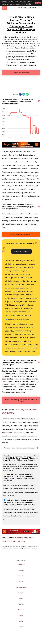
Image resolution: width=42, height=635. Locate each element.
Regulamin (21, 593)
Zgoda (38, 3)
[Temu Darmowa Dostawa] (21, 531)
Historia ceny (21, 564)
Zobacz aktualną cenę (21, 73)
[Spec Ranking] (4, 7)
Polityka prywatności (21, 587)
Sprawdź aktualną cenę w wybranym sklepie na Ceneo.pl (21, 400)
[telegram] (23, 94)
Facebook (21, 610)
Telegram (21, 604)
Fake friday (21, 570)
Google (21, 615)
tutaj (11, 432)
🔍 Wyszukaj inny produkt (27, 7)
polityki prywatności (26, 4)
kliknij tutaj (26, 319)
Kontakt (21, 581)
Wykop (21, 621)
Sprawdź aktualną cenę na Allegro (21, 234)
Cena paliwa (21, 576)
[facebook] (20, 94)
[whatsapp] (27, 94)
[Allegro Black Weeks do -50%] (21, 145)
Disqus (21, 626)
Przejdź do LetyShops (21, 251)
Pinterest (21, 598)
